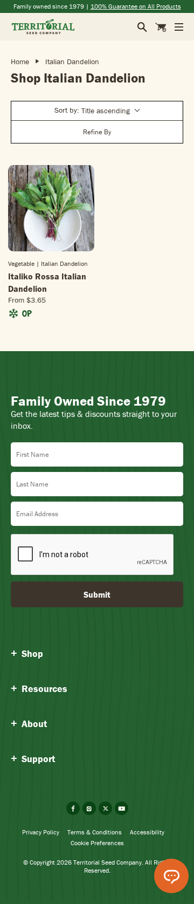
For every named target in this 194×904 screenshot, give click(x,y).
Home (20, 61)
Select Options (51, 250)
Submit (97, 594)
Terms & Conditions (94, 832)
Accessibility (147, 832)
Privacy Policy (40, 832)
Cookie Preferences (97, 843)
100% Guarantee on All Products (136, 6)
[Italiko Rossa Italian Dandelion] (51, 208)
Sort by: (92, 110)
